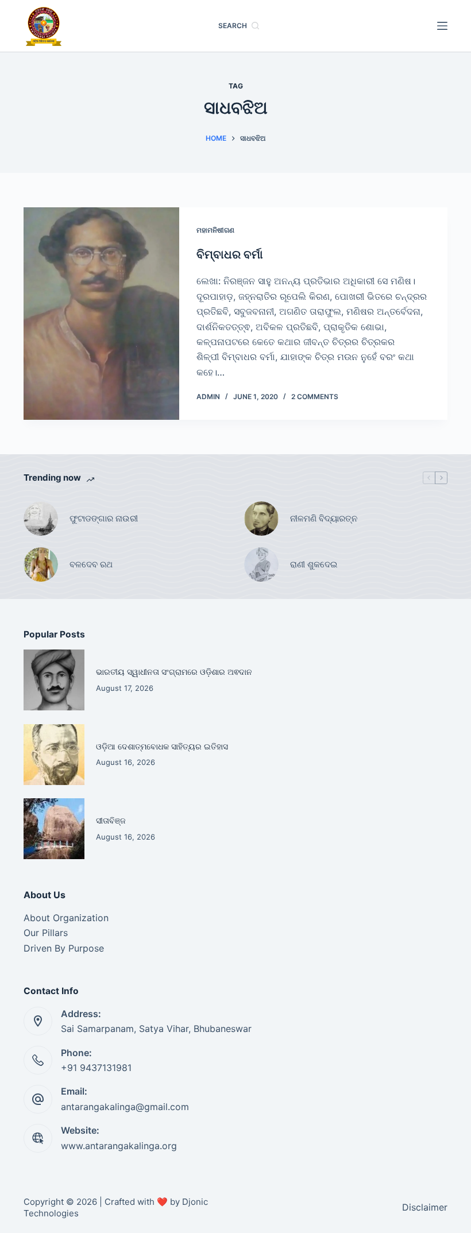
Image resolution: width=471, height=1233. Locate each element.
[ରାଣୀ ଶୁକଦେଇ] (261, 564)
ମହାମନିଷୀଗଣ (215, 230)
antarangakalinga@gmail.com (125, 1106)
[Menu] (442, 26)
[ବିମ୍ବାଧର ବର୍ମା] (101, 313)
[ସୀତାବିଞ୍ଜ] (54, 828)
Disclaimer (424, 1207)
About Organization (66, 917)
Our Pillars (46, 932)
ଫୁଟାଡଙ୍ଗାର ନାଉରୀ (104, 518)
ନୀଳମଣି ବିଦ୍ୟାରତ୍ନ (323, 518)
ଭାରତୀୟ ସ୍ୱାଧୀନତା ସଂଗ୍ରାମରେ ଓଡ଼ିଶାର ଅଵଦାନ (174, 672)
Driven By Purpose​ (64, 948)
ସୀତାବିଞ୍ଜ (111, 820)
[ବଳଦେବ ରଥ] (41, 564)
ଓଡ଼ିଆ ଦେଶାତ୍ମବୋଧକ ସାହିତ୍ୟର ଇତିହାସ (162, 746)
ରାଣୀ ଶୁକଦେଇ (314, 564)
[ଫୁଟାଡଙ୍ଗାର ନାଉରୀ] (41, 518)
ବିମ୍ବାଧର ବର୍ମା (231, 254)
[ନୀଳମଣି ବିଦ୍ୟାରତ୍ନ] (261, 518)
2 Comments (314, 396)
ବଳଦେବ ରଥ (91, 564)
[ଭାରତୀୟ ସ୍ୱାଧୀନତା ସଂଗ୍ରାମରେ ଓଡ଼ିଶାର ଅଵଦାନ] (54, 680)
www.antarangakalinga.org (119, 1145)
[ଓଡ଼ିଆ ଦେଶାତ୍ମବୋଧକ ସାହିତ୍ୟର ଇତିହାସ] (54, 754)
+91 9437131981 (96, 1067)
